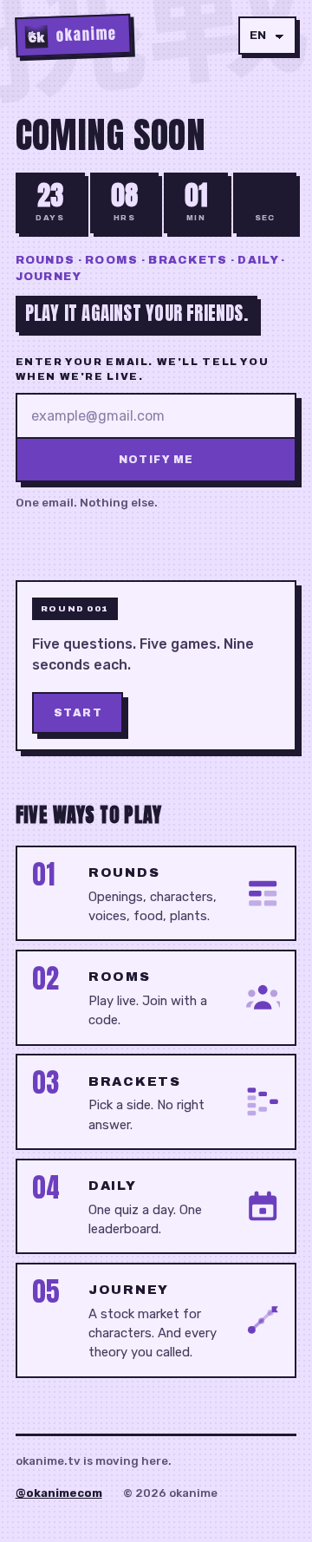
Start (78, 713)
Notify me (156, 460)
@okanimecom (59, 1493)
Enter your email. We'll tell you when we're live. (143, 369)
